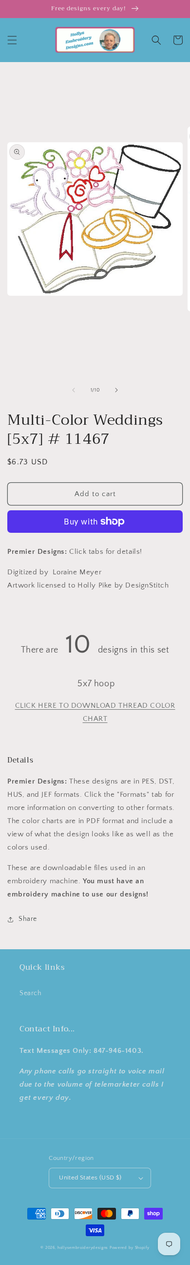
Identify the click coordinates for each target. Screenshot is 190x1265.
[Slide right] (116, 390)
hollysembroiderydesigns (82, 1247)
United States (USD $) (90, 1177)
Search (30, 993)
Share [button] (28, 919)
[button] (12, 40)
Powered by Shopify (130, 1247)
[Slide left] (73, 390)
